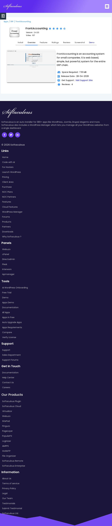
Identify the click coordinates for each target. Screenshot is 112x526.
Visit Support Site (84, 80)
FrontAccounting (23, 21)
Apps (6, 21)
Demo (91, 42)
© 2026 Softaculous (13, 144)
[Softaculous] (12, 6)
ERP (11, 21)
